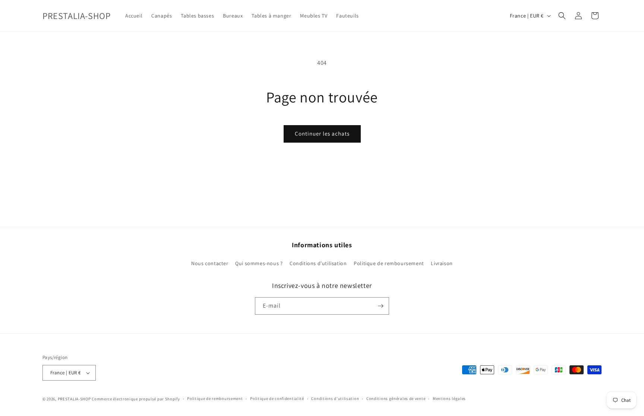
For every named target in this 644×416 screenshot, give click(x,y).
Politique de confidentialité (277, 398)
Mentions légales (449, 398)
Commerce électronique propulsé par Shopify (136, 398)
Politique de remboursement (389, 263)
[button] (562, 15)
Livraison (441, 263)
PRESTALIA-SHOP (74, 398)
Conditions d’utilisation (335, 398)
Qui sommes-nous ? (258, 263)
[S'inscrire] (380, 306)
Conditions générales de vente (395, 398)
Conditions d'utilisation (318, 263)
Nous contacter (209, 263)
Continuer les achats (322, 133)
